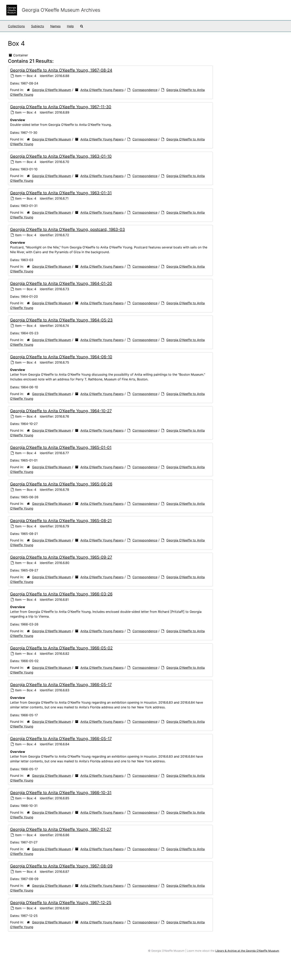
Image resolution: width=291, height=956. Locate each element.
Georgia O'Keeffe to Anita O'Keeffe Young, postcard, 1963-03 (67, 229)
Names (55, 26)
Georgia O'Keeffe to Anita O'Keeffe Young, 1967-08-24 (61, 70)
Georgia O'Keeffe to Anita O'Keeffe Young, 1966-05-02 (61, 648)
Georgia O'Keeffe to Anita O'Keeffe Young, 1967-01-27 (60, 829)
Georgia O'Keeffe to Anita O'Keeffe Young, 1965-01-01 (60, 447)
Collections (16, 26)
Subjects (37, 26)
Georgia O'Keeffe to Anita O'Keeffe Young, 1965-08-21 (61, 520)
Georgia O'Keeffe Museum (51, 90)
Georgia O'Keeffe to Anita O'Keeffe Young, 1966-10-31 (60, 792)
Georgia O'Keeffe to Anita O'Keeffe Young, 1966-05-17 (61, 684)
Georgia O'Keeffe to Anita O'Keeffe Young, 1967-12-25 (60, 902)
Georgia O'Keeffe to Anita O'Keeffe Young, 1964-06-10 (61, 356)
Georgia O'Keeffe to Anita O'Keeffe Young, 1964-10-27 (61, 410)
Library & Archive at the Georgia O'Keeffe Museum (247, 950)
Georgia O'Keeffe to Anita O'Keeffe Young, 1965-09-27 (61, 557)
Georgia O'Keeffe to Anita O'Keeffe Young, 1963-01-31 (61, 192)
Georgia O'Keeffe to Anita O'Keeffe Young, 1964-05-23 (61, 320)
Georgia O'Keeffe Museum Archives (61, 10)
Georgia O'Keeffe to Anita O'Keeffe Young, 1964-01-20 (61, 283)
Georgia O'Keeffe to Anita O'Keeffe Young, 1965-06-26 (61, 484)
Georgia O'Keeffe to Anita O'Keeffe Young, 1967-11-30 (60, 106)
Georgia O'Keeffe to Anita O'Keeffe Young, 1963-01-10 (61, 156)
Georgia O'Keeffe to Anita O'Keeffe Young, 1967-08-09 (61, 866)
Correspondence (144, 90)
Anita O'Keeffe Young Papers (102, 90)
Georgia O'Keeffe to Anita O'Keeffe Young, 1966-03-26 (61, 594)
